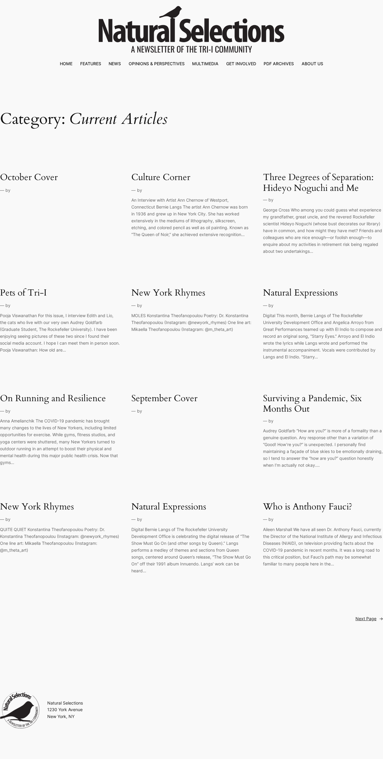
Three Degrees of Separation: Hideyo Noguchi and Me (318, 183)
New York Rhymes (168, 293)
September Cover (164, 398)
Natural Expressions (300, 293)
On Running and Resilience (53, 398)
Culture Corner (160, 177)
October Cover (29, 177)
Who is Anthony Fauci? (307, 507)
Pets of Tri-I (23, 293)
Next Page (369, 618)
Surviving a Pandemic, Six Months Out (312, 404)
